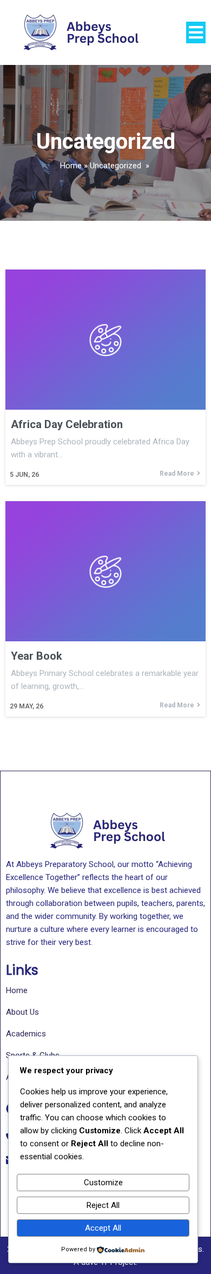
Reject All (103, 1205)
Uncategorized (115, 165)
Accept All (103, 1228)
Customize (103, 1182)
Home (71, 165)
